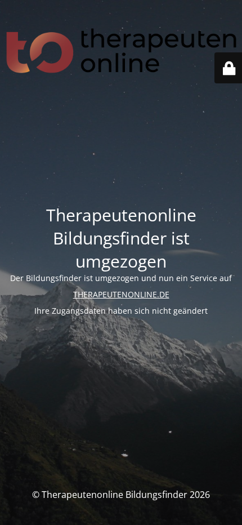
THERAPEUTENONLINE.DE (121, 294)
